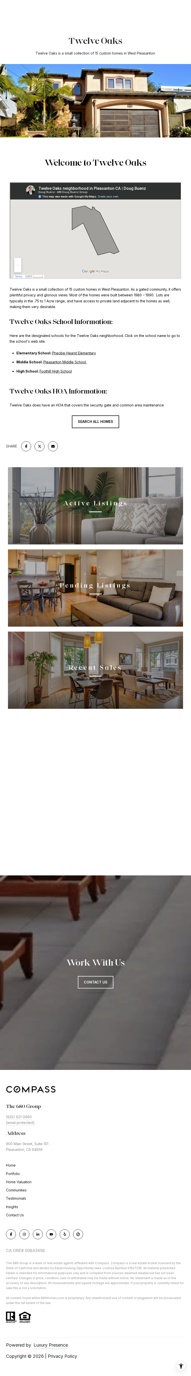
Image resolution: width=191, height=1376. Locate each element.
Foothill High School (56, 371)
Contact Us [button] (95, 982)
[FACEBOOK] (11, 1234)
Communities (16, 1190)
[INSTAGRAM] (24, 1234)
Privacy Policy (62, 1356)
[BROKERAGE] (78, 1234)
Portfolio (13, 1174)
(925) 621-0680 (19, 1117)
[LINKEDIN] (38, 1234)
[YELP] (65, 1234)
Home (11, 1165)
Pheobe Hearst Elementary (74, 353)
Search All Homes (95, 421)
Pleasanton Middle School (65, 362)
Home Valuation (19, 1182)
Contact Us (15, 1215)
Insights (12, 1207)
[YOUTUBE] (51, 1234)
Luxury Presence (51, 1345)
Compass (118, 1263)
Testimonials (16, 1198)
